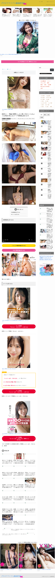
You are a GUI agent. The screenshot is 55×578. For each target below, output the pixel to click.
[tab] (41, 114)
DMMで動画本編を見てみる (19, 250)
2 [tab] (25, 19)
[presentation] (41, 114)
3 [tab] (26, 19)
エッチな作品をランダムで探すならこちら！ (27, 61)
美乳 (33, 118)
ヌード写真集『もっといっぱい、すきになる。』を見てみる (19, 391)
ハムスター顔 (43, 103)
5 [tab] (29, 19)
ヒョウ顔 (50, 103)
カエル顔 (42, 97)
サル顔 (47, 99)
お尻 (13, 118)
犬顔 (51, 106)
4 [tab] (28, 19)
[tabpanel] (7, 12)
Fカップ (4, 118)
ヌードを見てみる (15, 214)
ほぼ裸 (20, 118)
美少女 (4, 120)
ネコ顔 (46, 101)
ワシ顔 (46, 106)
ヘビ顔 (42, 104)
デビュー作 (43, 82)
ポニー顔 (47, 104)
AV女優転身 (43, 81)
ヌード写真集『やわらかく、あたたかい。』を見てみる (19, 326)
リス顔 (42, 106)
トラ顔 (42, 101)
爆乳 (48, 82)
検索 (40, 67)
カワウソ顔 (8, 118)
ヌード (16, 118)
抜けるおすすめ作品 (25, 118)
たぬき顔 (48, 95)
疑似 (30, 118)
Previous (0, 12)
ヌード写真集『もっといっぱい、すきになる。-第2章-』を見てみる (19, 438)
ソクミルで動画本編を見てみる (19, 245)
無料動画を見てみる (16, 212)
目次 (18, 209)
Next (54, 12)
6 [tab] (31, 19)
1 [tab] (23, 19)
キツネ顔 (42, 99)
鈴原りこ (8, 120)
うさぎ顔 (42, 95)
